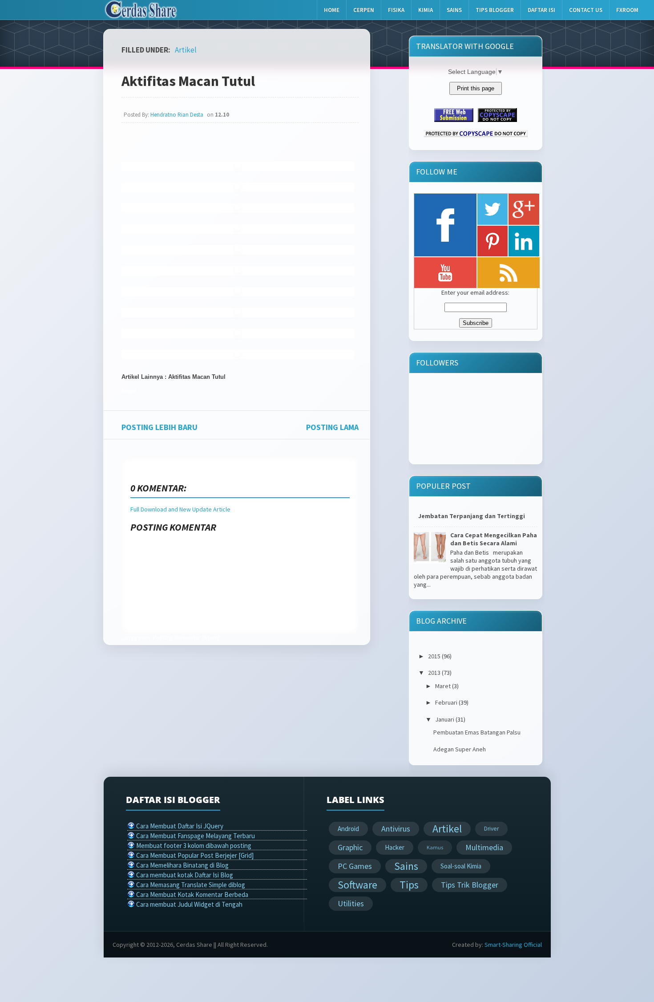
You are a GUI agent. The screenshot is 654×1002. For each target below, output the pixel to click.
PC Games (355, 866)
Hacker (394, 847)
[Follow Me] (492, 209)
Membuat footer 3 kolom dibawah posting (193, 845)
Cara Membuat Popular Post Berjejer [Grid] (195, 855)
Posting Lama (332, 427)
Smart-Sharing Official (513, 945)
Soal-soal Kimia (460, 866)
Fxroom (627, 10)
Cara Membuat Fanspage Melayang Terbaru (195, 836)
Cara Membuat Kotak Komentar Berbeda (192, 894)
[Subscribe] (508, 272)
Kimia (425, 10)
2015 (434, 656)
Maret (443, 686)
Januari (444, 719)
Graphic (350, 847)
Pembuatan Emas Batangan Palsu (477, 732)
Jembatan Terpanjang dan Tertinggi (471, 516)
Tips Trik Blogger (469, 885)
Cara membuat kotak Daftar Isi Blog (184, 875)
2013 (434, 673)
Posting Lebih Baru (159, 427)
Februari (446, 702)
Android (348, 828)
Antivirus (395, 829)
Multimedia (484, 847)
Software (357, 885)
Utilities (351, 903)
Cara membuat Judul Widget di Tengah (189, 904)
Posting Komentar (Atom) (186, 637)
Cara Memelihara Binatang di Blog (182, 865)
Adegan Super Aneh (459, 749)
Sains (454, 10)
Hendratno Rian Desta (176, 114)
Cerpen (363, 10)
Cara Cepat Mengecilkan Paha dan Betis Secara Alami (493, 539)
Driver (491, 828)
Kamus (435, 847)
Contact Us (585, 10)
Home (331, 10)
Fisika (396, 10)
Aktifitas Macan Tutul (188, 81)
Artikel (186, 50)
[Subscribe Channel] (445, 272)
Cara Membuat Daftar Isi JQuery (179, 826)
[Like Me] (445, 225)
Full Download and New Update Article (180, 509)
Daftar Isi (541, 10)
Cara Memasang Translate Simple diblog (190, 884)
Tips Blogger (495, 10)
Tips (409, 885)
